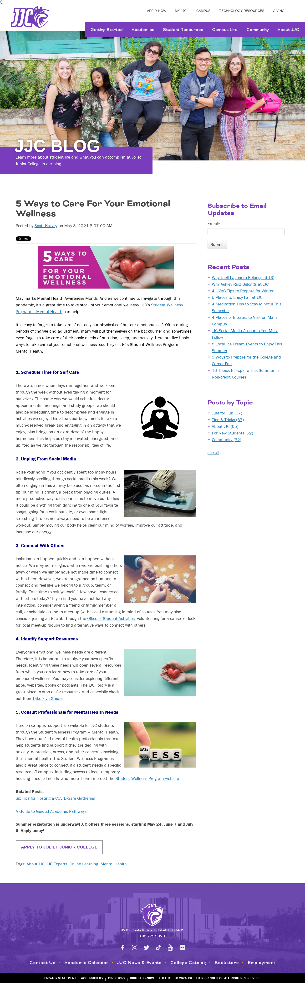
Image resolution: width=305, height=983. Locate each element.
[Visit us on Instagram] (135, 948)
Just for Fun (227, 413)
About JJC (35, 864)
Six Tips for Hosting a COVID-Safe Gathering (56, 798)
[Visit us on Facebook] (123, 948)
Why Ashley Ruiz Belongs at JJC (240, 284)
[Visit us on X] (147, 948)
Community (226, 439)
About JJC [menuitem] (288, 29)
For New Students (232, 433)
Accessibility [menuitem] (92, 978)
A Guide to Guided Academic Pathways (51, 811)
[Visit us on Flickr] (182, 948)
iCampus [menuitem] (202, 11)
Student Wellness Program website (147, 778)
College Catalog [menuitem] (188, 962)
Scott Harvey (46, 225)
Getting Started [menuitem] (107, 29)
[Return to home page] (152, 914)
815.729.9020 (152, 936)
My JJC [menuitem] (181, 11)
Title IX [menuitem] (165, 978)
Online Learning (84, 864)
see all (213, 452)
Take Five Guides (47, 698)
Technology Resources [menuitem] (241, 11)
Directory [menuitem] (116, 978)
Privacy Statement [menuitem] (60, 978)
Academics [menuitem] (143, 29)
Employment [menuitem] (261, 962)
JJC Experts (57, 864)
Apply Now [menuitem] (156, 11)
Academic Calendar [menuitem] (86, 962)
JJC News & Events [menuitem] (139, 962)
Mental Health (114, 864)
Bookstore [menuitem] (227, 962)
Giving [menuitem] (279, 11)
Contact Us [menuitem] (43, 962)
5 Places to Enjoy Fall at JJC (237, 297)
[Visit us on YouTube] (170, 948)
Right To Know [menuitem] (142, 978)
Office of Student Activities (111, 618)
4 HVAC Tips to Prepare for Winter (243, 291)
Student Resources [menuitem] (183, 29)
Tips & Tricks (228, 419)
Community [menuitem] (257, 29)
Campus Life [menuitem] (225, 29)
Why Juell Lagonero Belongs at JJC (243, 277)
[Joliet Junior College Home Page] (30, 17)
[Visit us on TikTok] (158, 948)
